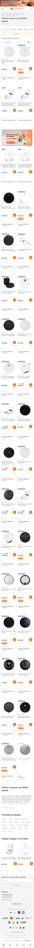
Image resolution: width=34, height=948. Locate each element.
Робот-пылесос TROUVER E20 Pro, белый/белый (9, 547)
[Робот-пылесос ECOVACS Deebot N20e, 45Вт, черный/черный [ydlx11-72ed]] (9, 253)
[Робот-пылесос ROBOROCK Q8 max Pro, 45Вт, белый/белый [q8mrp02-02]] (9, 381)
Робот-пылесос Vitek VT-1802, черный (9, 632)
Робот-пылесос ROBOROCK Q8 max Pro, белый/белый (8, 377)
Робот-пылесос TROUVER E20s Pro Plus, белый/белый (8, 419)
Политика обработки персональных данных (17, 935)
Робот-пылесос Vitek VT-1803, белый (25, 589)
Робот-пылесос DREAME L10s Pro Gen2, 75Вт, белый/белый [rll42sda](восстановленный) (9, 165)
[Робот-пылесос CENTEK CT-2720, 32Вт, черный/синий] (25, 635)
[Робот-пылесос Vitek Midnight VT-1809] (25, 550)
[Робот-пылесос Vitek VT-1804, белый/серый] (9, 593)
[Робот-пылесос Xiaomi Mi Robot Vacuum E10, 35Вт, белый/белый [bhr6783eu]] (9, 64)
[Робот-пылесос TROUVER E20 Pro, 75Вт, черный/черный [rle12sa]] (9, 508)
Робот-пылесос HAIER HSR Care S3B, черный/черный (24, 419)
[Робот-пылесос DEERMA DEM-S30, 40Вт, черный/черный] (9, 296)
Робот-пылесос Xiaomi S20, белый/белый (24, 462)
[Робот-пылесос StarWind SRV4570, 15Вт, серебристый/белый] (9, 763)
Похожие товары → (22, 779)
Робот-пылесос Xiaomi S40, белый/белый (24, 292)
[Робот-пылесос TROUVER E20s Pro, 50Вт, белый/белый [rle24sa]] (25, 381)
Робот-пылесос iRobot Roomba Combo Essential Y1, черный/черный (8, 463)
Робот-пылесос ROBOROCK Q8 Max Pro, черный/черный (8, 335)
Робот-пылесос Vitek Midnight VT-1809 (25, 547)
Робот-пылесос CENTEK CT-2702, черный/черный (8, 717)
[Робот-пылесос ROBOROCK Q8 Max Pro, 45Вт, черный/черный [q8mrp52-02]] (9, 338)
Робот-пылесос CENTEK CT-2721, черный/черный (24, 674)
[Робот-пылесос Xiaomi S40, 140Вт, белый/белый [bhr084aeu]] (25, 296)
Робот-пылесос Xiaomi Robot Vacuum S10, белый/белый (25, 858)
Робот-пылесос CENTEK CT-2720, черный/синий (24, 632)
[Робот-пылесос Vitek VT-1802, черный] (9, 635)
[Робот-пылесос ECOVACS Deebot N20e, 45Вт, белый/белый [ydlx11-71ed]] (25, 211)
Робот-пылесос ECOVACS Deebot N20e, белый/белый (24, 207)
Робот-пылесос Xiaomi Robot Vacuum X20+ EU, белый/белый (9, 858)
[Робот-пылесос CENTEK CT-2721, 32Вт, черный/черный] (25, 678)
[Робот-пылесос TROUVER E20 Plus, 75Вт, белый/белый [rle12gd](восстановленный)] (9, 107)
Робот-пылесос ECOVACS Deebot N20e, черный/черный (9, 250)
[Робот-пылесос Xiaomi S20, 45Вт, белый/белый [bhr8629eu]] (25, 466)
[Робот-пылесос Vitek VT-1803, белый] (25, 593)
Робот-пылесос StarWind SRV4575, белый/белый (24, 61)
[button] (3, 945)
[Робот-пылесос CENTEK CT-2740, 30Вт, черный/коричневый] (9, 678)
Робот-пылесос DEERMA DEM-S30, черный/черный (9, 292)
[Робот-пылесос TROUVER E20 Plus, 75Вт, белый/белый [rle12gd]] (25, 508)
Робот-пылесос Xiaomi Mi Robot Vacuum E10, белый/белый (8, 62)
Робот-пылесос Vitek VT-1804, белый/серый (9, 589)
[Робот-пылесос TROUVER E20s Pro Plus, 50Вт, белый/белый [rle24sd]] (9, 423)
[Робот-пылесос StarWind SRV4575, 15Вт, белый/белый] (25, 64)
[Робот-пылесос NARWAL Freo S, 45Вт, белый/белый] (25, 253)
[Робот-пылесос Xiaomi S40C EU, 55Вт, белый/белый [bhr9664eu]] (25, 338)
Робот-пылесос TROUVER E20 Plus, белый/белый (25, 504)
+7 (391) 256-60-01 (7, 897)
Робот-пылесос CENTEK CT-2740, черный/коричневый (8, 674)
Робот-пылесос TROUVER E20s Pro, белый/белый (24, 377)
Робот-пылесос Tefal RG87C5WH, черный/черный (8, 207)
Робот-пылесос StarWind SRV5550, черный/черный (24, 717)
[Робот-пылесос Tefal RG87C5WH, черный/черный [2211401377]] (9, 211)
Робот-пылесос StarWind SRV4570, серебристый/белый (9, 759)
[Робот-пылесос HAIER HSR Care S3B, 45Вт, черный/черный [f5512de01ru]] (25, 423)
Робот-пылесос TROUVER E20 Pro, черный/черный (9, 504)
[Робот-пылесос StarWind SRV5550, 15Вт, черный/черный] (25, 720)
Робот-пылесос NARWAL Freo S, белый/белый (25, 250)
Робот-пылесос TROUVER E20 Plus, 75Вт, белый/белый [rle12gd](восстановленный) (9, 104)
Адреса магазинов (6, 899)
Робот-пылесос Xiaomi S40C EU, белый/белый (24, 335)
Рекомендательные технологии (17, 937)
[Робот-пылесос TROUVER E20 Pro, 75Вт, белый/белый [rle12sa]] (9, 550)
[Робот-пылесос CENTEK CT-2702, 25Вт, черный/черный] (9, 720)
